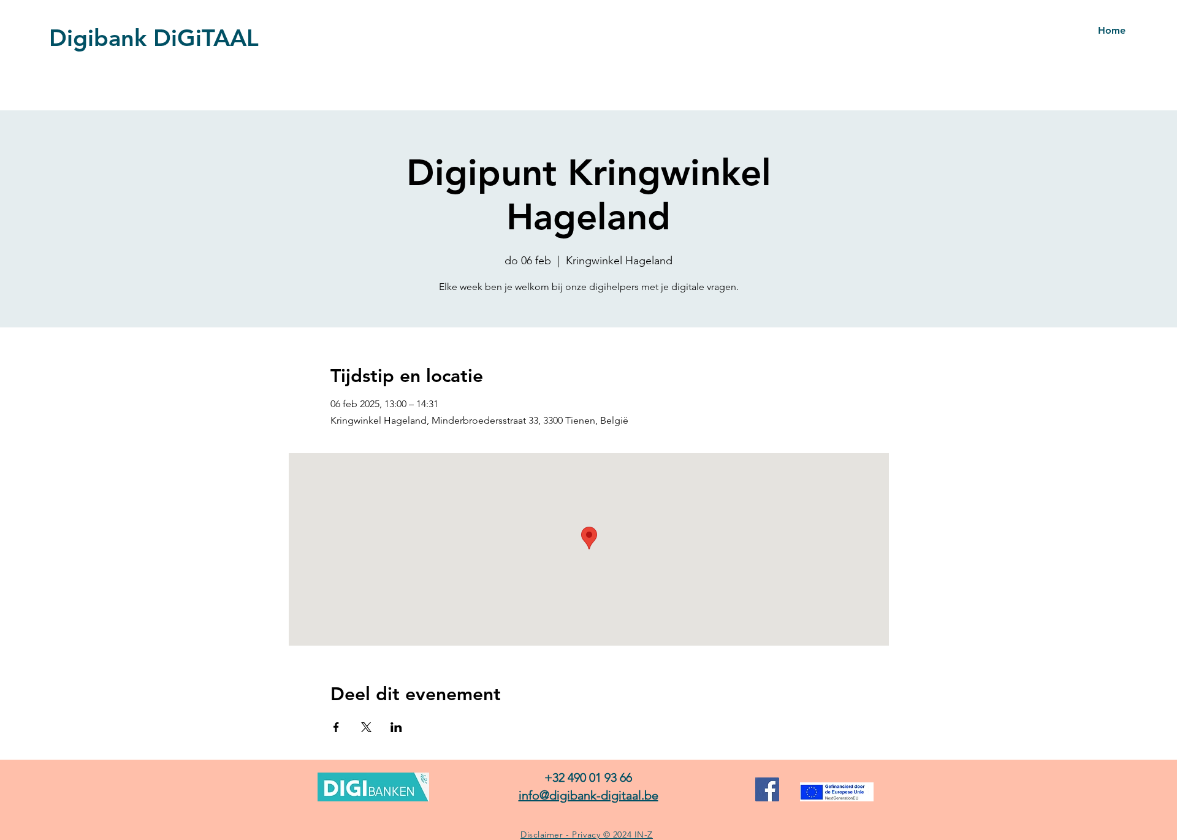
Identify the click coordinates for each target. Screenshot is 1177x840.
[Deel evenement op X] (366, 727)
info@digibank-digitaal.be (588, 795)
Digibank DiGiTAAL (154, 37)
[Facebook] (767, 789)
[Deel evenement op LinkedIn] (396, 727)
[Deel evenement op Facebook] (336, 727)
